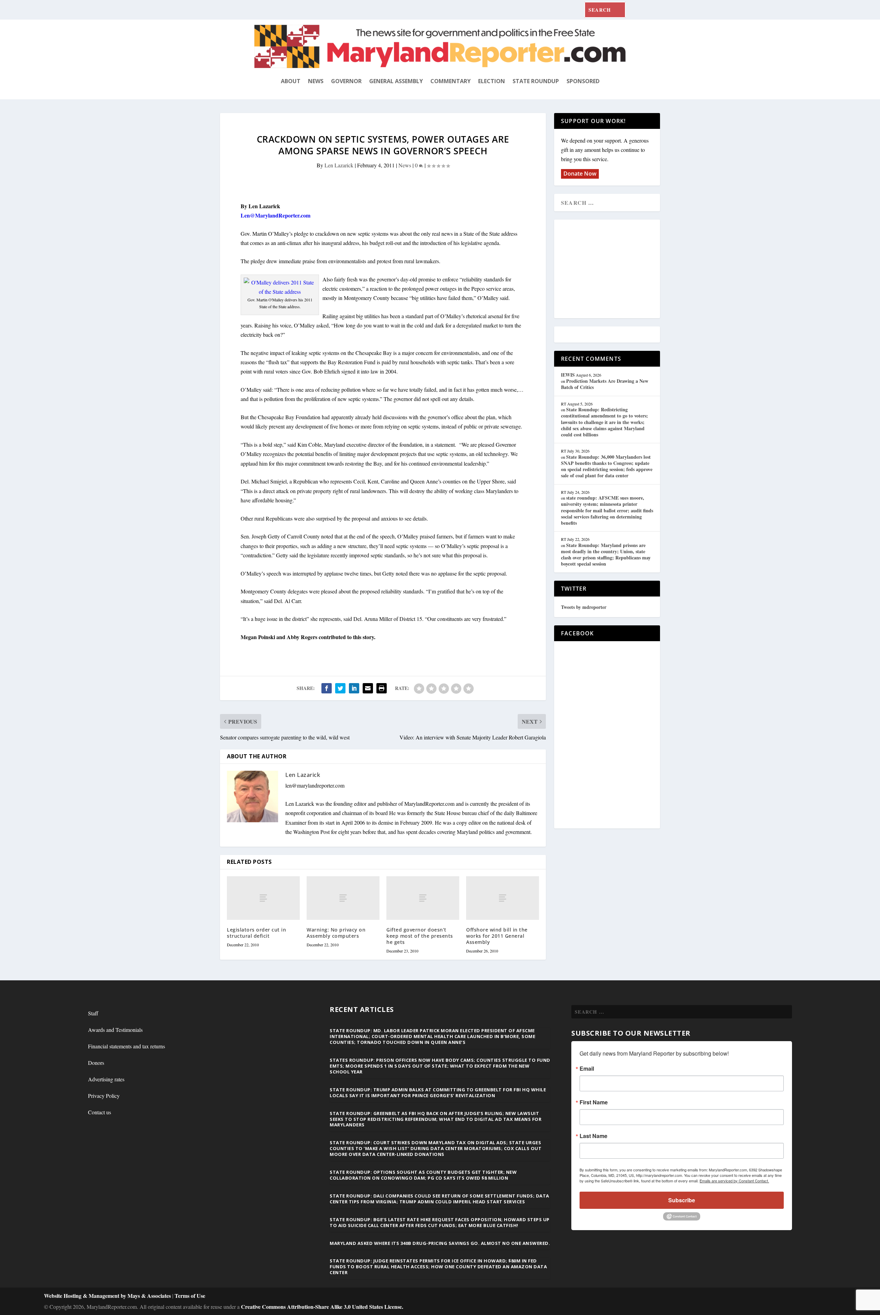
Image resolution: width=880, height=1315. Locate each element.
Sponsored (583, 81)
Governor (346, 81)
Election (491, 81)
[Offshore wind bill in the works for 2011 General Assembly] (502, 898)
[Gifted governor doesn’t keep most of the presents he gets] (422, 898)
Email (587, 1068)
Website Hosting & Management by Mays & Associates (108, 1296)
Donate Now (579, 173)
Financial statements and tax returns (126, 1046)
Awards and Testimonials (115, 1029)
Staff (93, 1013)
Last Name (593, 1136)
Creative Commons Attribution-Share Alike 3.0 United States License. (322, 1307)
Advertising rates (106, 1079)
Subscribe (681, 1200)
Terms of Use (190, 1296)
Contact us (99, 1112)
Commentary (450, 81)
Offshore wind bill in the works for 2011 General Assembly (497, 935)
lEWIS (568, 374)
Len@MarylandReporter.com (275, 215)
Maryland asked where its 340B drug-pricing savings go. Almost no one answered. (440, 1243)
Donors (96, 1062)
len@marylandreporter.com (314, 785)
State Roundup (536, 81)
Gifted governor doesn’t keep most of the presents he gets (419, 935)
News (315, 81)
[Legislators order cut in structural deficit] (263, 898)
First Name (594, 1102)
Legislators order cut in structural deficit (256, 932)
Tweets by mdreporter (583, 607)
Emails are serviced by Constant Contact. (734, 1180)
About (290, 81)
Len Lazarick (338, 165)
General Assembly (396, 81)
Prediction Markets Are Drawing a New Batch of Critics (604, 384)
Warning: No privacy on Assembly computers (336, 932)
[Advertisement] (610, 269)
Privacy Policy (104, 1095)
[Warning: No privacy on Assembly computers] (343, 898)
